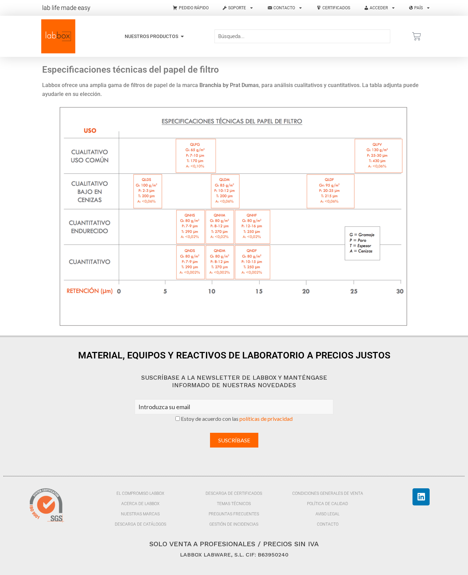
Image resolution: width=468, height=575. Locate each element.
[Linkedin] (421, 496)
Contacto (327, 524)
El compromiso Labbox (140, 493)
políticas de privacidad (266, 418)
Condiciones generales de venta (327, 493)
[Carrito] (416, 36)
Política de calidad (327, 503)
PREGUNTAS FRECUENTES (234, 514)
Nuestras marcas (140, 514)
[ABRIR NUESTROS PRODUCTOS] (182, 36)
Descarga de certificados (234, 493)
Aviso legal (328, 514)
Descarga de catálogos (140, 524)
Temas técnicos (234, 503)
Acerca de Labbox (140, 503)
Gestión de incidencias (233, 524)
